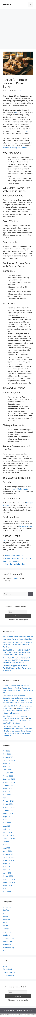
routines (6, 929)
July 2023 (6, 820)
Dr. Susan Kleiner (25, 526)
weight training (8, 948)
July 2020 (6, 889)
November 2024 (9, 782)
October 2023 (8, 810)
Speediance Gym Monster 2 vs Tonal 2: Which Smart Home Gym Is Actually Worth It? (17, 644)
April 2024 (6, 798)
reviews (5, 926)
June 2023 (7, 823)
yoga (4, 951)
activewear (7, 907)
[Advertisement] (18, 28)
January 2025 (8, 776)
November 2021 (9, 860)
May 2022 (6, 848)
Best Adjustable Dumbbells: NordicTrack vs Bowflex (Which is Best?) (17, 721)
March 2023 (7, 832)
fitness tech (7, 919)
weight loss (20, 555)
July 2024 (6, 792)
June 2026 (7, 754)
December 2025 (9, 760)
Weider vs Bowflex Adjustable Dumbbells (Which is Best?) (18, 690)
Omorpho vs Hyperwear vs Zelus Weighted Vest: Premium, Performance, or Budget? (17, 668)
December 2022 (9, 838)
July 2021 (6, 867)
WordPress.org (8, 975)
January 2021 (8, 876)
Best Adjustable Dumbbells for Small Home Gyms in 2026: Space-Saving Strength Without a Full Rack (16, 660)
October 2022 (8, 842)
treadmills (6, 935)
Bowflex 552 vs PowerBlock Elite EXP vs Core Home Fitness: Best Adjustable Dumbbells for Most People (17, 652)
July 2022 (6, 845)
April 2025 (6, 766)
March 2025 (7, 770)
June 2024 (7, 795)
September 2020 (9, 882)
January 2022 (8, 854)
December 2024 (9, 779)
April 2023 (6, 829)
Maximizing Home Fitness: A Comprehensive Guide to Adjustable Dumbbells (16, 710)
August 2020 (7, 885)
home (17, 112)
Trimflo (7, 4)
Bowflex (6, 910)
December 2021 (8, 857)
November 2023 (9, 807)
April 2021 (6, 870)
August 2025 (7, 763)
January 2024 (8, 804)
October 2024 (8, 785)
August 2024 (7, 788)
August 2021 (7, 863)
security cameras (16, 1015)
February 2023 (8, 835)
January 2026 (8, 757)
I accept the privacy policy (18, 620)
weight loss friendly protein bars (15, 148)
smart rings (7, 932)
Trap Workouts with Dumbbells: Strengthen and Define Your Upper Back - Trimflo (17, 698)
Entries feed (7, 969)
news (13, 555)
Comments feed (9, 972)
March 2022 (7, 851)
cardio (5, 913)
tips (26, 131)
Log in (5, 966)
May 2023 (6, 826)
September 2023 (9, 813)
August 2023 (7, 817)
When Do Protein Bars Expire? (16, 564)
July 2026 (6, 751)
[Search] (30, 594)
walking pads (8, 941)
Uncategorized (8, 938)
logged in (16, 578)
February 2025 (8, 773)
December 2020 (9, 879)
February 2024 (8, 801)
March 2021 (7, 873)
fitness (7, 555)
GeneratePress (27, 1010)
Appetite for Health (20, 489)
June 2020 (7, 892)
